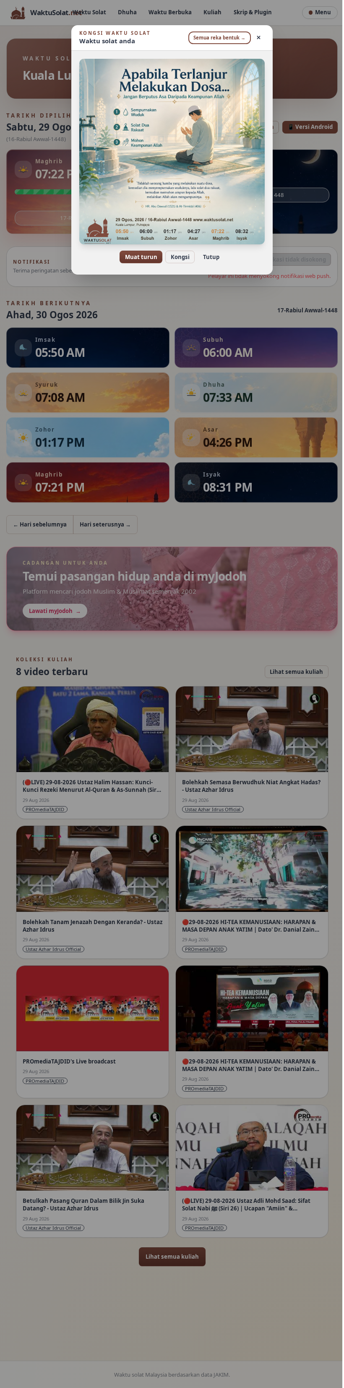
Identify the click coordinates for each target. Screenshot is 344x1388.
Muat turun (138, 257)
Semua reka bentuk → (216, 37)
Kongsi (176, 257)
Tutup (208, 257)
